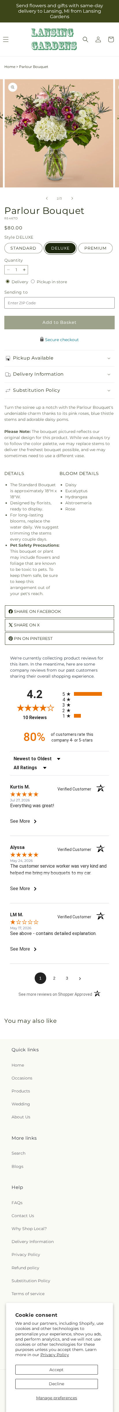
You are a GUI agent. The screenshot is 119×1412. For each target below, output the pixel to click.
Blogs (17, 1166)
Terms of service (28, 1293)
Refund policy (25, 1267)
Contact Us (23, 1215)
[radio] (85, 694)
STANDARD (23, 248)
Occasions (22, 1078)
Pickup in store (52, 281)
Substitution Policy (31, 1280)
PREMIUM (95, 248)
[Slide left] (46, 198)
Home (9, 66)
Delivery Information (33, 1241)
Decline (56, 1383)
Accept (56, 1369)
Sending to (24, 292)
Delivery (20, 281)
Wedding (21, 1104)
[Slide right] (72, 198)
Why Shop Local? (29, 1228)
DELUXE (60, 248)
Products (21, 1091)
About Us (21, 1117)
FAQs (17, 1202)
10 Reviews (41, 717)
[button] (85, 39)
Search (18, 1153)
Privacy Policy (54, 1354)
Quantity (13, 260)
